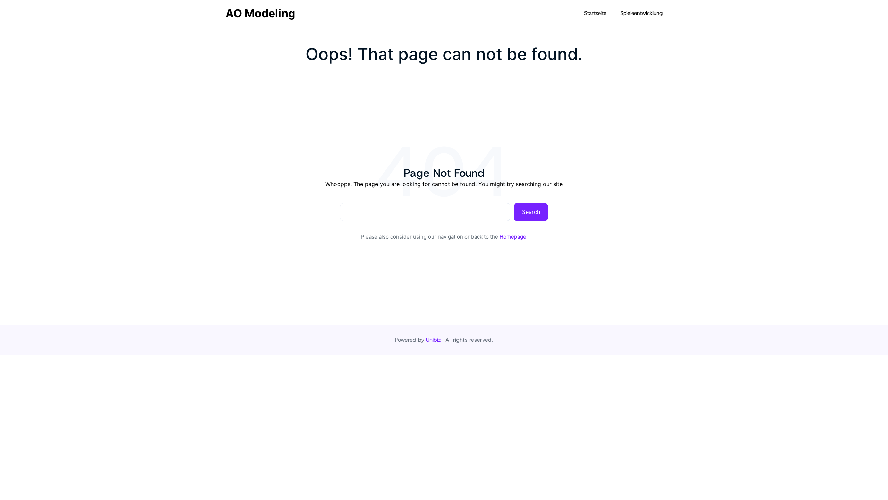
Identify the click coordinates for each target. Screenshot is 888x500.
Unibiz (433, 339)
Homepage (513, 236)
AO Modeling (260, 13)
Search (531, 211)
